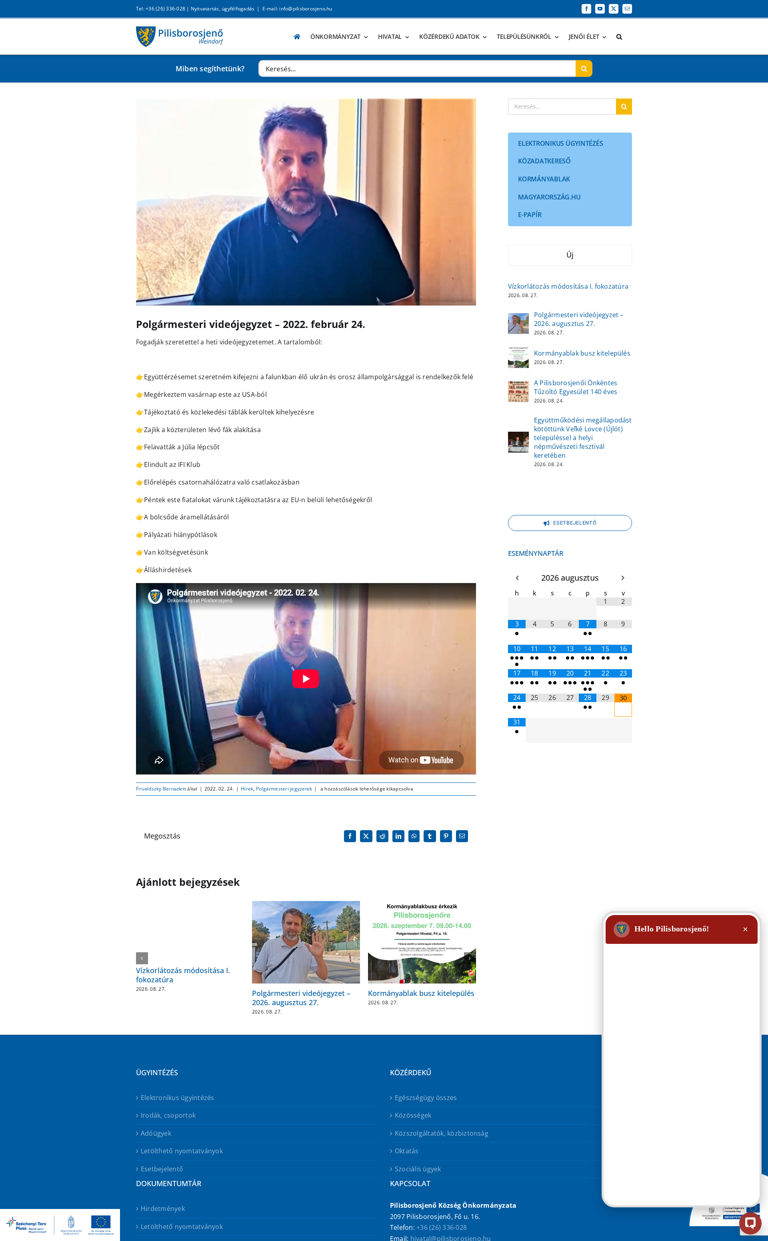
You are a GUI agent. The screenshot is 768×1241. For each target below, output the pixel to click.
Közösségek (413, 1115)
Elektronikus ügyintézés (177, 1097)
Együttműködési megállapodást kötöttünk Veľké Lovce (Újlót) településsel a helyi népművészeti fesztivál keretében (583, 438)
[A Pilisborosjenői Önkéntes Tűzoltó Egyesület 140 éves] (518, 386)
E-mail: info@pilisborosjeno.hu (297, 8)
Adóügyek (156, 1133)
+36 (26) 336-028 (441, 1227)
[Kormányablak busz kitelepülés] (518, 352)
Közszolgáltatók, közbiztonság (441, 1133)
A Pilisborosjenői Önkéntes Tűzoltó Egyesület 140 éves (575, 387)
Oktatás (407, 1150)
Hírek (247, 788)
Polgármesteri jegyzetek (284, 788)
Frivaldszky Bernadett (161, 788)
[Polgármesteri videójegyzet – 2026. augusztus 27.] (518, 318)
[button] (619, 36)
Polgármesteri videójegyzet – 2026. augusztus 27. (301, 997)
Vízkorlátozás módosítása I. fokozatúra (183, 974)
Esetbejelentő (162, 1169)
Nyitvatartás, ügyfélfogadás (222, 8)
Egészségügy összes (426, 1097)
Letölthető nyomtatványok (182, 1150)
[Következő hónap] (623, 578)
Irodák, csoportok (168, 1115)
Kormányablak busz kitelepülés (421, 993)
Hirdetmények (163, 1208)
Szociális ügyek (418, 1169)
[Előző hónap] (517, 578)
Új (570, 254)
